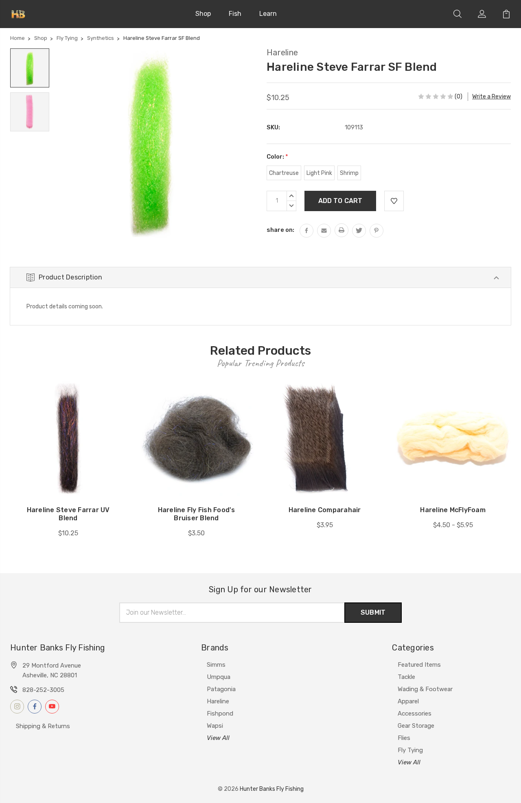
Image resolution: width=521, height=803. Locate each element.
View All (218, 738)
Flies (404, 738)
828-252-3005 (43, 690)
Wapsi (215, 725)
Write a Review (491, 96)
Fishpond (220, 713)
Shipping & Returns (43, 726)
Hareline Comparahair (325, 510)
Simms (216, 664)
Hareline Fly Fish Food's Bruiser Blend (196, 514)
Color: (277, 156)
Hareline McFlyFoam (453, 510)
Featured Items (419, 664)
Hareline (218, 701)
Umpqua (218, 677)
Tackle (406, 677)
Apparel (408, 701)
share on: (280, 229)
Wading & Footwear (425, 689)
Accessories (414, 713)
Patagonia (221, 689)
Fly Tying (410, 750)
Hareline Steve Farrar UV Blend (68, 514)
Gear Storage (416, 725)
